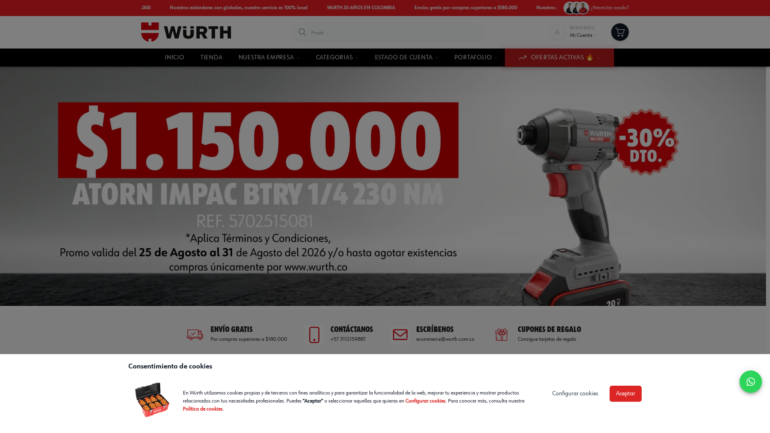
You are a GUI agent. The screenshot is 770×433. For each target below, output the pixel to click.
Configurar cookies (425, 401)
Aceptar (625, 394)
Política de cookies (203, 409)
